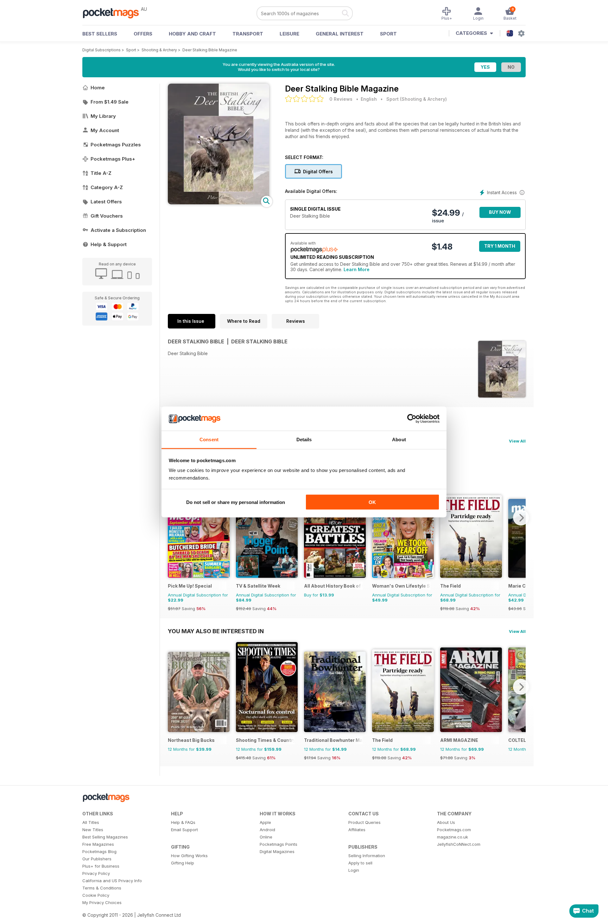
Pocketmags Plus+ (113, 159)
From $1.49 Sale (110, 102)
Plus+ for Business (100, 866)
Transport (247, 34)
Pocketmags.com (454, 829)
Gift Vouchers (107, 216)
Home (98, 88)
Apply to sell (360, 862)
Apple (265, 822)
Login (353, 870)
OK (372, 502)
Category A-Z (107, 187)
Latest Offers (106, 202)
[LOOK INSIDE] (218, 202)
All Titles (90, 822)
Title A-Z (101, 173)
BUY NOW (500, 212)
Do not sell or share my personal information (235, 502)
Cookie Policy (95, 895)
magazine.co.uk (452, 836)
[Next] (521, 518)
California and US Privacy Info (112, 880)
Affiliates (356, 829)
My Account (105, 130)
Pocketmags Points (278, 844)
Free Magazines (98, 844)
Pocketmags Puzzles (116, 145)
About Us (446, 822)
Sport (388, 34)
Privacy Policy (96, 873)
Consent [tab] (209, 439)
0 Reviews (340, 99)
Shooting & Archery (159, 50)
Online (266, 836)
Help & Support (109, 244)
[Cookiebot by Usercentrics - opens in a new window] (412, 419)
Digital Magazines (277, 851)
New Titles (92, 829)
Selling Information (366, 855)
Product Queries (364, 822)
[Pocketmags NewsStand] (114, 12)
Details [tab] (304, 439)
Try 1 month (499, 246)
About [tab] (399, 439)
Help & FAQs (183, 822)
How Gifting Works (189, 855)
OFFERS (143, 34)
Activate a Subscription (118, 230)
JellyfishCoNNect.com (458, 844)
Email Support (184, 829)
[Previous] (172, 687)
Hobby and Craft (192, 34)
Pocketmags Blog (99, 851)
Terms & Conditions (101, 887)
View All (517, 440)
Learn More (357, 269)
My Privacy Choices (102, 902)
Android (267, 829)
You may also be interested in (216, 631)
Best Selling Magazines (105, 836)
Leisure (289, 34)
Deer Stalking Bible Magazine (209, 50)
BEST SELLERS (99, 34)
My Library (103, 116)
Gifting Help (182, 862)
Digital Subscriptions (101, 50)
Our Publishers (96, 858)
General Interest (340, 34)
